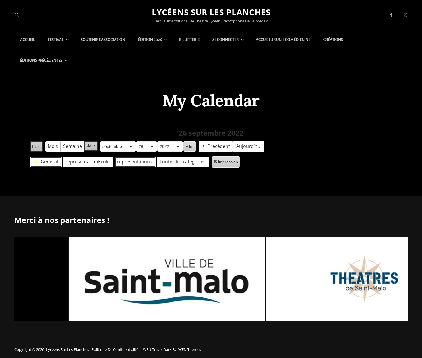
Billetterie (189, 40)
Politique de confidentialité (115, 349)
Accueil (27, 40)
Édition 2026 (150, 40)
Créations (333, 40)
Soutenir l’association (103, 40)
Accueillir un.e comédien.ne (283, 40)
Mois (53, 146)
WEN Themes (189, 349)
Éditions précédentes (41, 60)
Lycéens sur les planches (211, 12)
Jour (91, 146)
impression (225, 163)
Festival (55, 40)
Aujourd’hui (249, 146)
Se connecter (225, 40)
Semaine (72, 146)
